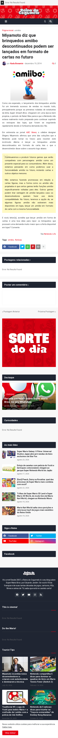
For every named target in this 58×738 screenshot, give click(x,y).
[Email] (38, 246)
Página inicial (7, 30)
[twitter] (23, 595)
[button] (6, 21)
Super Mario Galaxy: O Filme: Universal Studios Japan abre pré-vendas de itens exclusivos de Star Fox (34, 453)
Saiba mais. (7, 727)
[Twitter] (22, 246)
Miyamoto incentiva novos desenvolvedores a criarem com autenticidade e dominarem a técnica (15, 678)
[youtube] (29, 595)
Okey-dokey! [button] (10, 733)
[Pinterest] (33, 246)
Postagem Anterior (12, 312)
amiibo (18, 30)
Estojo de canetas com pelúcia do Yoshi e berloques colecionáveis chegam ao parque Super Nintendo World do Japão (35, 467)
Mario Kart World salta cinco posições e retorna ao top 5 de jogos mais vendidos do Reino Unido (35, 510)
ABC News (31, 132)
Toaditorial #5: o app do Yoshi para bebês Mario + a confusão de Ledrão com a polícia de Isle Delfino (15, 711)
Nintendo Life (50, 234)
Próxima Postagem (46, 312)
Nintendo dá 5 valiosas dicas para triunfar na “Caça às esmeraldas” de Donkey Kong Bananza (42, 711)
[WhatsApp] (27, 246)
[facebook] (17, 595)
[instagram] (35, 595)
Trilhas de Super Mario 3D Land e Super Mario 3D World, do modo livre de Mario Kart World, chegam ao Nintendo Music (35, 495)
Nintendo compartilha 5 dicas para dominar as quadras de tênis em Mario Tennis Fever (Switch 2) (42, 678)
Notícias (18, 240)
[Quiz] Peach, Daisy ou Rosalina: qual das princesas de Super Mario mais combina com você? (35, 481)
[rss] (41, 595)
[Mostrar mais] (43, 246)
